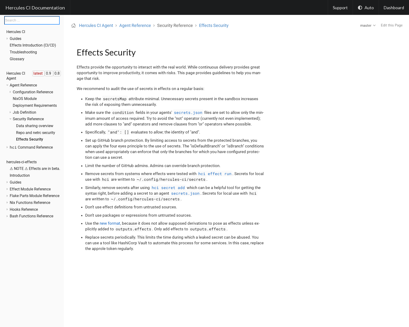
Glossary (17, 59)
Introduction (20, 175)
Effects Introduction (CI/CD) (33, 45)
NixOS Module (25, 99)
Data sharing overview (34, 126)
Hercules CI (15, 32)
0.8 (57, 73)
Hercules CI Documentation (35, 7)
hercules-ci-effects (21, 162)
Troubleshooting (23, 52)
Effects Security (29, 139)
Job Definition (24, 112)
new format (110, 223)
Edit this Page (392, 25)
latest (38, 73)
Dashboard (393, 7)
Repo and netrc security (35, 132)
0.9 (49, 73)
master (365, 25)
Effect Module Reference (30, 189)
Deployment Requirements (35, 105)
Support (340, 7)
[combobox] (32, 20)
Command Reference (31, 147)
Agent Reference (23, 85)
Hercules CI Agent (96, 25)
